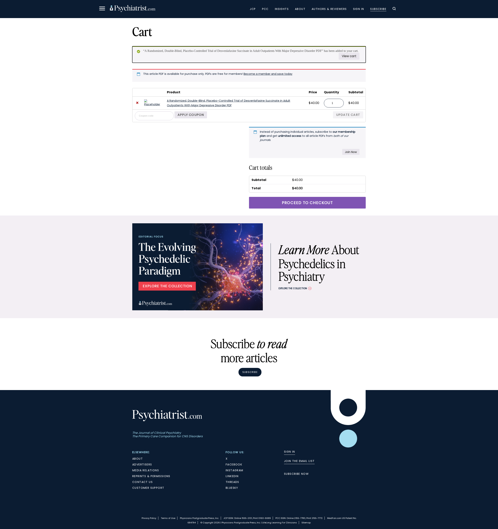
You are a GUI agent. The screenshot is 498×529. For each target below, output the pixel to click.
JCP (253, 9)
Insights (282, 9)
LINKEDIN (232, 476)
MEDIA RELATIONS (145, 470)
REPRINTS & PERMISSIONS (151, 476)
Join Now (351, 152)
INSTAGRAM (234, 470)
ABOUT (137, 459)
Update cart (348, 115)
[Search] (394, 9)
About (300, 9)
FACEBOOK (234, 464)
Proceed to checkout (307, 202)
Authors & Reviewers (329, 9)
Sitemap (306, 522)
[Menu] (102, 9)
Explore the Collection (293, 288)
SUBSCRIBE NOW (296, 474)
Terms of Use (168, 518)
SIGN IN (289, 452)
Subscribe (378, 9)
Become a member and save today (268, 74)
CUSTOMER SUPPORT (148, 488)
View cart (349, 56)
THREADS (232, 482)
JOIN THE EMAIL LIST (299, 461)
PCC (265, 9)
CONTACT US (142, 482)
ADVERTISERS (142, 464)
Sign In (358, 9)
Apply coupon (191, 115)
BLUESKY (232, 488)
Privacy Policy (149, 518)
